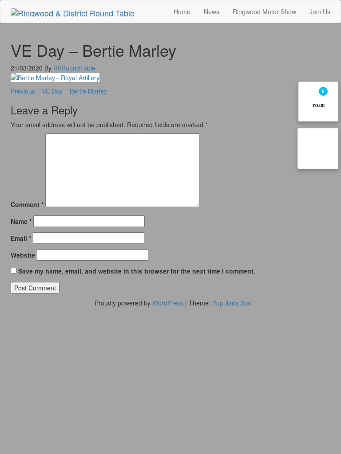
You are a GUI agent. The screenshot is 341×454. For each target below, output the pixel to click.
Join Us (319, 11)
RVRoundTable (74, 67)
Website (23, 254)
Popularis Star (232, 302)
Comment (27, 204)
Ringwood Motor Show (264, 11)
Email (21, 238)
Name (21, 221)
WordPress (167, 302)
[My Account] (318, 148)
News (211, 11)
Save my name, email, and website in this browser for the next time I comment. (136, 270)
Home (182, 11)
